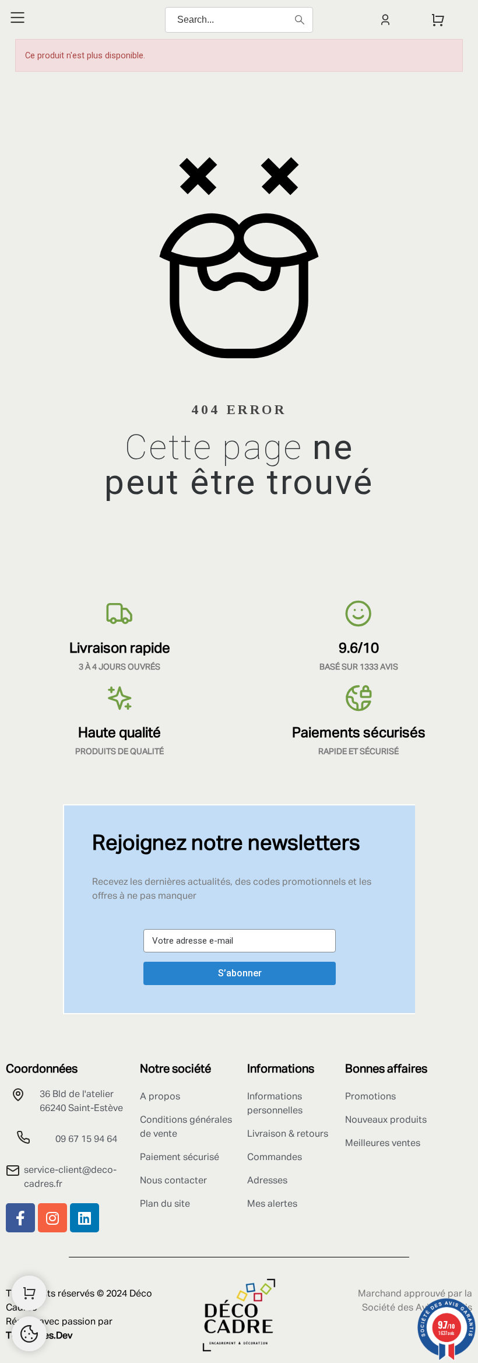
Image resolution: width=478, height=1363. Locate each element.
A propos (160, 1097)
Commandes (274, 1157)
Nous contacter (173, 1181)
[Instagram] (52, 1217)
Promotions (370, 1097)
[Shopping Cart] (29, 1293)
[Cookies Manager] (29, 1333)
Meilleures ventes (382, 1143)
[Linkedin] (84, 1217)
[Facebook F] (20, 1217)
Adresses (267, 1181)
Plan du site (165, 1204)
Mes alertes (272, 1204)
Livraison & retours (287, 1134)
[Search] (299, 19)
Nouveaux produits (386, 1120)
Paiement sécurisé (179, 1157)
